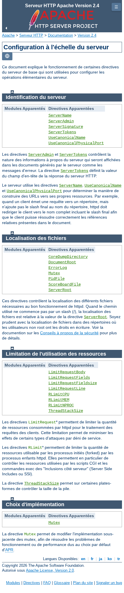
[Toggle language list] (7, 56)
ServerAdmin (61, 121)
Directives (31, 583)
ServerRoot (60, 290)
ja (100, 559)
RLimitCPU (58, 394)
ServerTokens (62, 132)
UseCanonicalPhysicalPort (76, 143)
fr (92, 559)
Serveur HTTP (31, 35)
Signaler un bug (109, 583)
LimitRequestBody (66, 372)
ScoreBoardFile (64, 284)
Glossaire (62, 583)
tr (118, 559)
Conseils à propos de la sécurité (69, 333)
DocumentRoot (62, 262)
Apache (8, 35)
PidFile (56, 278)
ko (109, 559)
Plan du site (83, 583)
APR (9, 549)
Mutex (54, 273)
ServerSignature (65, 126)
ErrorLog (57, 267)
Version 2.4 (87, 35)
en (83, 559)
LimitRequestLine (66, 388)
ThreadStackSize (65, 410)
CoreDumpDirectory (68, 256)
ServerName (60, 115)
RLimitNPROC (61, 405)
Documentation (60, 35)
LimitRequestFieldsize (72, 383)
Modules (13, 583)
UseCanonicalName (66, 137)
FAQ (47, 583)
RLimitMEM (58, 399)
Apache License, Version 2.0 (50, 570)
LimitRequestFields (69, 377)
